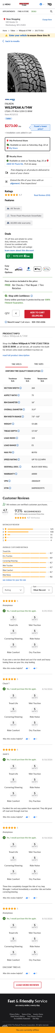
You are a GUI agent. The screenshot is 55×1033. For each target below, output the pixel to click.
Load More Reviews (27, 984)
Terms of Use (26, 1014)
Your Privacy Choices (34, 1016)
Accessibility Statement (22, 1018)
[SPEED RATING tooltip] (19, 459)
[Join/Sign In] (42, 4)
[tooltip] (32, 295)
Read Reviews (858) (42, 195)
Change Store (47, 20)
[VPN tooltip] (9, 481)
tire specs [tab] (16, 364)
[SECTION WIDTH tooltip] (20, 388)
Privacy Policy (14, 1014)
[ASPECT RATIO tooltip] (18, 395)
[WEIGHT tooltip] (13, 423)
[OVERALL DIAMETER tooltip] (24, 409)
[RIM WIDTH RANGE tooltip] (23, 416)
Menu (7, 4)
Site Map (36, 1018)
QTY (7, 313)
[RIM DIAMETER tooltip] (19, 402)
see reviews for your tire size (14, 580)
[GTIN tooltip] (10, 488)
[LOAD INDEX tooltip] (17, 438)
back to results (12, 41)
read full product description (16, 355)
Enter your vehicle (18, 35)
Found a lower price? (40, 127)
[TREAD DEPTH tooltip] (18, 431)
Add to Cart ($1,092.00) (37, 314)
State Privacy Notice (18, 1016)
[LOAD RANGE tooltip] (17, 445)
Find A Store (23, 11)
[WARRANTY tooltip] (16, 473)
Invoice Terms (38, 1014)
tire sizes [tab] (38, 364)
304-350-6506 (38, 321)
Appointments (9, 11)
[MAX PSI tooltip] (13, 452)
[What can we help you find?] (51, 11)
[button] (28, 534)
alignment (14, 183)
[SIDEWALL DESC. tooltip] (20, 466)
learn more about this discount (19, 250)
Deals (33, 11)
